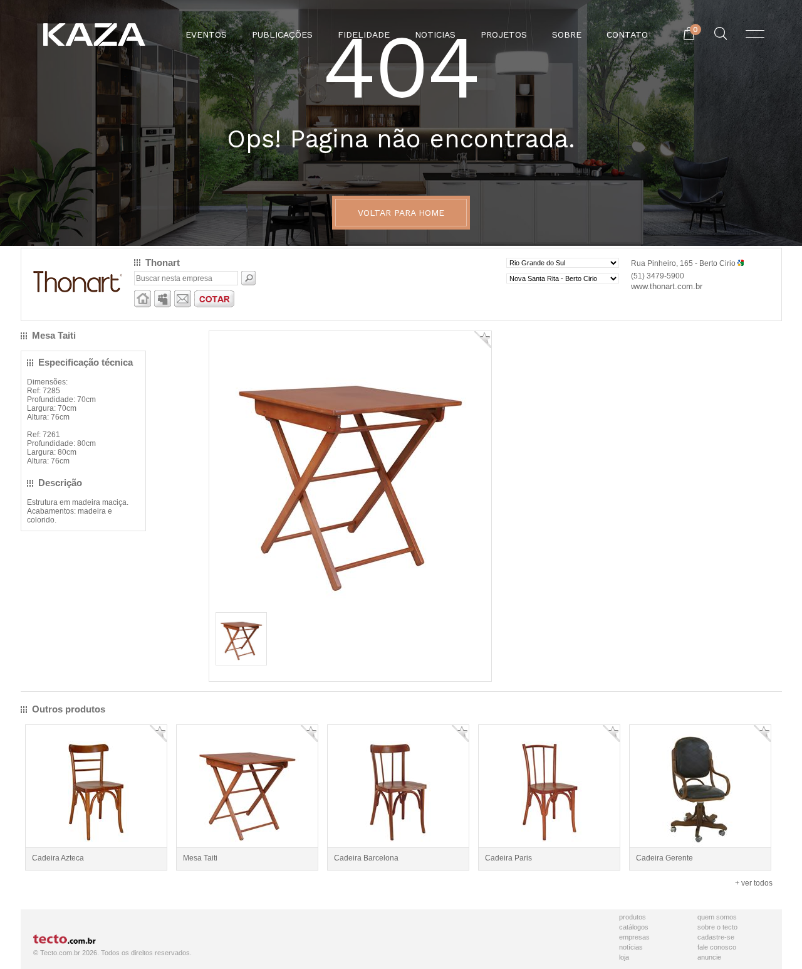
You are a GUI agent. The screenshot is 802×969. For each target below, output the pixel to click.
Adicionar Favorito (482, 339)
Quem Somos (717, 917)
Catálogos (633, 927)
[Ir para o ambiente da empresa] (142, 304)
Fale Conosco (716, 947)
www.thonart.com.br (666, 286)
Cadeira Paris (508, 858)
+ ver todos (754, 883)
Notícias (631, 947)
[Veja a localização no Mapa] (740, 263)
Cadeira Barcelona (366, 858)
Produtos (632, 917)
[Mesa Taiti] (241, 660)
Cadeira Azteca (58, 858)
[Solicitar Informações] (182, 304)
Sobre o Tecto (717, 927)
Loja (624, 957)
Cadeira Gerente (664, 858)
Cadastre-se (715, 937)
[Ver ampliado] (350, 604)
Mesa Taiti (200, 858)
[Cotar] (214, 304)
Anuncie (709, 957)
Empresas (634, 937)
